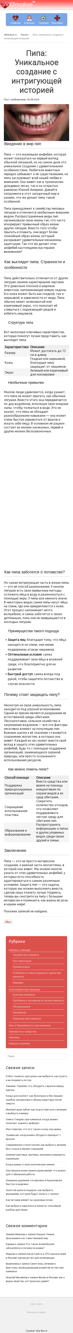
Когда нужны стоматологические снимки (30, 1164)
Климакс (29, 23)
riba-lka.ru (41, 1330)
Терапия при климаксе (26, 954)
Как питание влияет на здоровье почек (29, 1199)
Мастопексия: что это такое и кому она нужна (33, 1129)
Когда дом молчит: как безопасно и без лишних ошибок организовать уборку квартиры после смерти (34, 1099)
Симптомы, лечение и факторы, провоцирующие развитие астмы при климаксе (35, 1267)
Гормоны (14, 1037)
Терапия (43, 23)
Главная (16, 23)
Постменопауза (22, 960)
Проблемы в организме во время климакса (38, 1000)
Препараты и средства (22, 1031)
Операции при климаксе (27, 1018)
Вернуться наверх (36, 1312)
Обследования (21, 1006)
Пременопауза (21, 966)
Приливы (57, 23)
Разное (24, 35)
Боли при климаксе (24, 994)
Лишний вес (19, 1012)
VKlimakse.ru (10, 35)
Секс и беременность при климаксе (30, 1025)
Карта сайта (36, 1304)
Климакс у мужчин (19, 1043)
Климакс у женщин (20, 949)
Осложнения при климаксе (24, 989)
